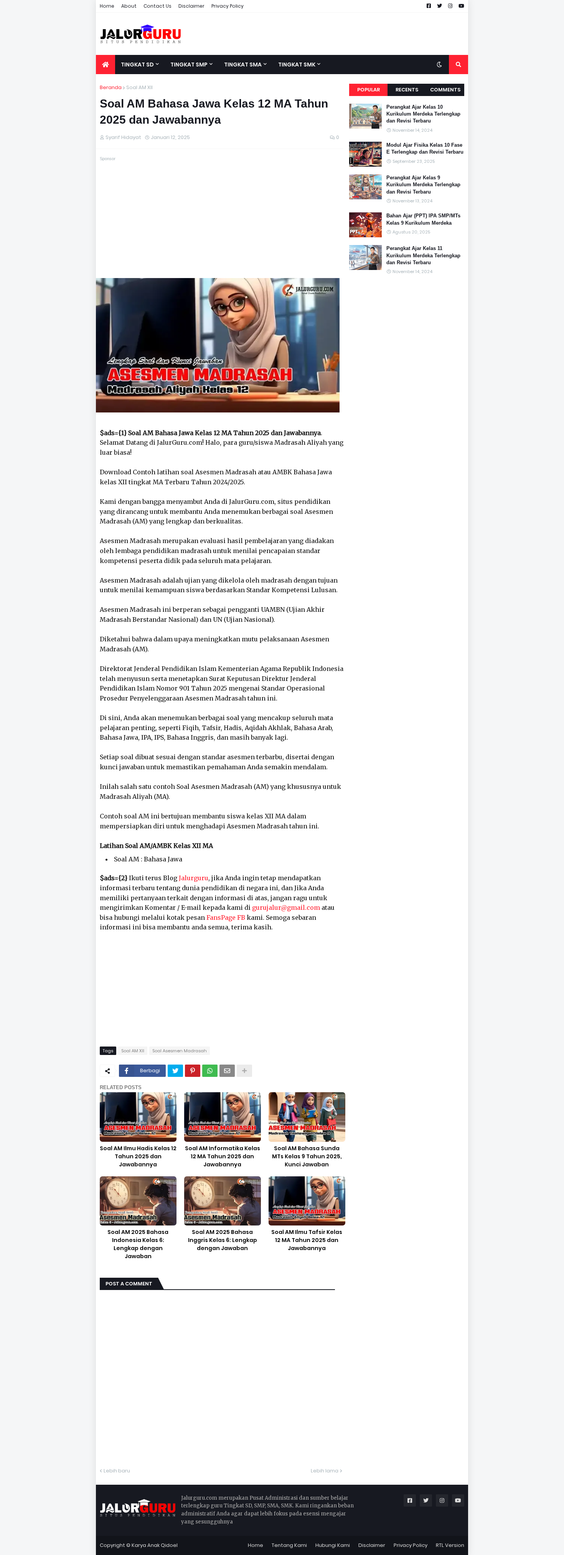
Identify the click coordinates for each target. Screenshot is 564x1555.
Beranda (111, 87)
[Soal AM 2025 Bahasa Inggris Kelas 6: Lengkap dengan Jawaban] (222, 1201)
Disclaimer (191, 6)
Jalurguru (193, 878)
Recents (407, 89)
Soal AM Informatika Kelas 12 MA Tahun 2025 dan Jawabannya (222, 1156)
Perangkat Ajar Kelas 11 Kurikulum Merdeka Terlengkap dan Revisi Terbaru (423, 255)
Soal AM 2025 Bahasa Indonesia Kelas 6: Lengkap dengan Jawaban (137, 1244)
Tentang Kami (289, 1545)
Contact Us (157, 6)
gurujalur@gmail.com (286, 907)
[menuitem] (105, 64)
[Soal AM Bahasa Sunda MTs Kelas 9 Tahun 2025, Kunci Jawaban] (307, 1117)
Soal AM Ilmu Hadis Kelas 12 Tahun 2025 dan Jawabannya (138, 1156)
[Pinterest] (192, 1071)
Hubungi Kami (332, 1545)
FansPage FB (225, 917)
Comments (445, 89)
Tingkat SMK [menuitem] (296, 64)
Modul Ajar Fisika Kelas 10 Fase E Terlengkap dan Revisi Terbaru (424, 148)
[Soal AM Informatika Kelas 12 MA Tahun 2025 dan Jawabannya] (222, 1117)
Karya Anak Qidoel (155, 1545)
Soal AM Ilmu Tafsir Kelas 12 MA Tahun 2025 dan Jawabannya (306, 1240)
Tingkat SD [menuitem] (137, 64)
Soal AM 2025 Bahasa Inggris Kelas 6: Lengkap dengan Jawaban (222, 1240)
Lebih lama (324, 1470)
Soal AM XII (139, 87)
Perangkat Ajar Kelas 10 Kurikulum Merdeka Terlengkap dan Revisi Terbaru (423, 114)
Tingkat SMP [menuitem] (189, 64)
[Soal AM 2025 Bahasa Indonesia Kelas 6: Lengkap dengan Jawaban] (138, 1201)
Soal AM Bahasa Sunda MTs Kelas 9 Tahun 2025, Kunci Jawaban (307, 1156)
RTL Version (450, 1545)
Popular (368, 89)
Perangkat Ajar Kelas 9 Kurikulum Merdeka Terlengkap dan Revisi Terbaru (423, 184)
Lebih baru (117, 1470)
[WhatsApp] (210, 1071)
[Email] (227, 1071)
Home (107, 6)
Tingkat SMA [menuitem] (243, 64)
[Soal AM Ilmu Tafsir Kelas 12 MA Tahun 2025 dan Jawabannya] (307, 1201)
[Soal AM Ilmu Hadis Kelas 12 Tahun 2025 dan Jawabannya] (138, 1117)
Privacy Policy (227, 6)
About (129, 6)
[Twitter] (175, 1071)
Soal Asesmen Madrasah (179, 1051)
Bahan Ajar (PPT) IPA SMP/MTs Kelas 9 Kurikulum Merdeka (423, 219)
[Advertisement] (328, 34)
